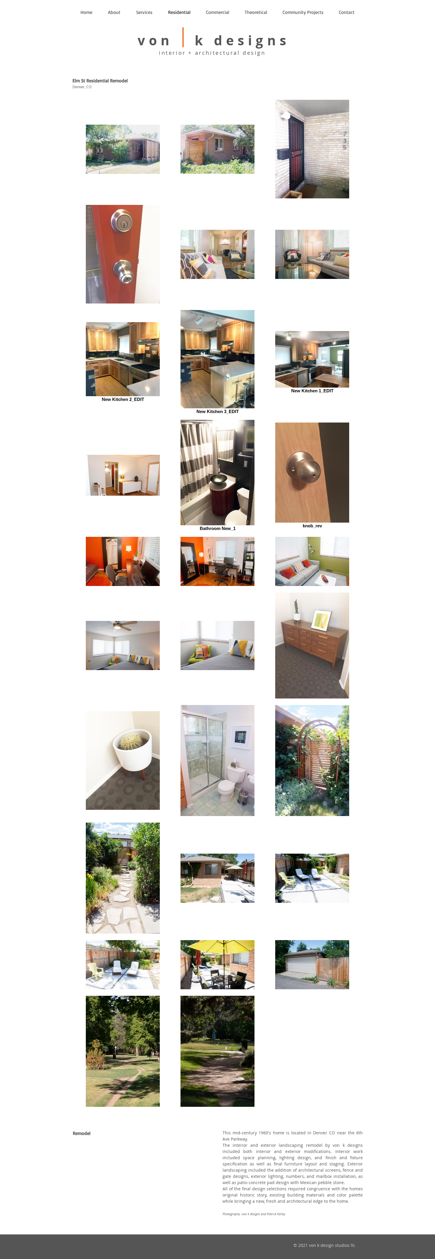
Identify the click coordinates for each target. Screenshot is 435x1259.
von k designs (214, 40)
